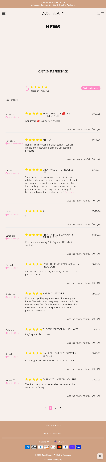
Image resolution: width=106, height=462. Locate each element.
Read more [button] (70, 192)
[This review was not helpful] (98, 129)
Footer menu (53, 425)
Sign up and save (53, 433)
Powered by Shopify (53, 459)
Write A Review (90, 88)
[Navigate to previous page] (45, 408)
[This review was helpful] (93, 129)
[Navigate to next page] (60, 408)
